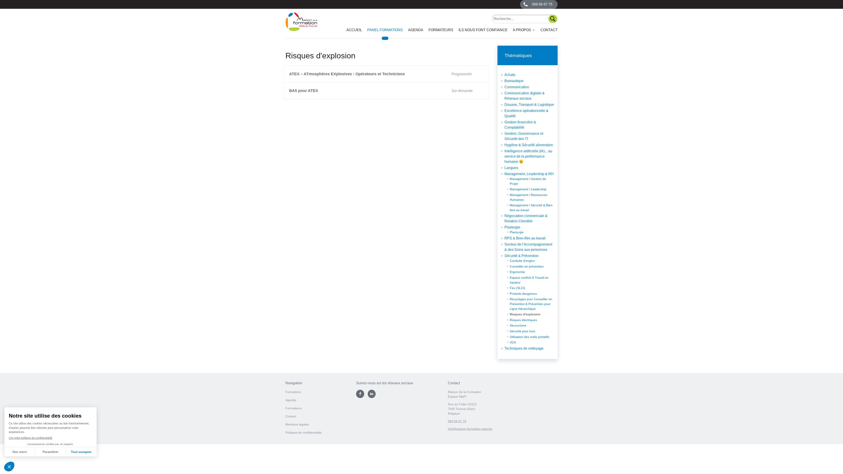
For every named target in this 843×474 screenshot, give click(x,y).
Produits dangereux (523, 293)
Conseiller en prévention (527, 266)
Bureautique (514, 81)
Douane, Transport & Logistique (529, 104)
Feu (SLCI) (517, 288)
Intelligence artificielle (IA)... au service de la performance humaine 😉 (528, 156)
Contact (549, 30)
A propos (522, 30)
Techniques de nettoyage (524, 348)
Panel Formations (385, 30)
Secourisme (518, 325)
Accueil (354, 30)
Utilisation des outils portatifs (529, 337)
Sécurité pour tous (522, 331)
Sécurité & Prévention (521, 256)
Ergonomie (517, 272)
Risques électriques (523, 320)
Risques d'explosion (525, 314)
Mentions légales (297, 424)
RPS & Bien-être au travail (525, 238)
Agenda (415, 30)
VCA (513, 342)
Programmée (462, 74)
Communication (516, 87)
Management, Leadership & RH (529, 174)
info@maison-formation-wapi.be (470, 429)
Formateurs (441, 30)
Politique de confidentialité (303, 432)
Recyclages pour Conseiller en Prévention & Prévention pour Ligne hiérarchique (531, 303)
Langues (511, 168)
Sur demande (462, 91)
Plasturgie (512, 227)
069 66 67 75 (457, 421)
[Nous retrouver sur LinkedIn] (372, 394)
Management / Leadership (528, 189)
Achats (509, 75)
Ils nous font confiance (483, 30)
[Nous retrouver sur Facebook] (360, 394)
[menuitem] (354, 30)
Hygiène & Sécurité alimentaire (528, 145)
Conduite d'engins (522, 260)
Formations (293, 392)
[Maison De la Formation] (301, 25)
